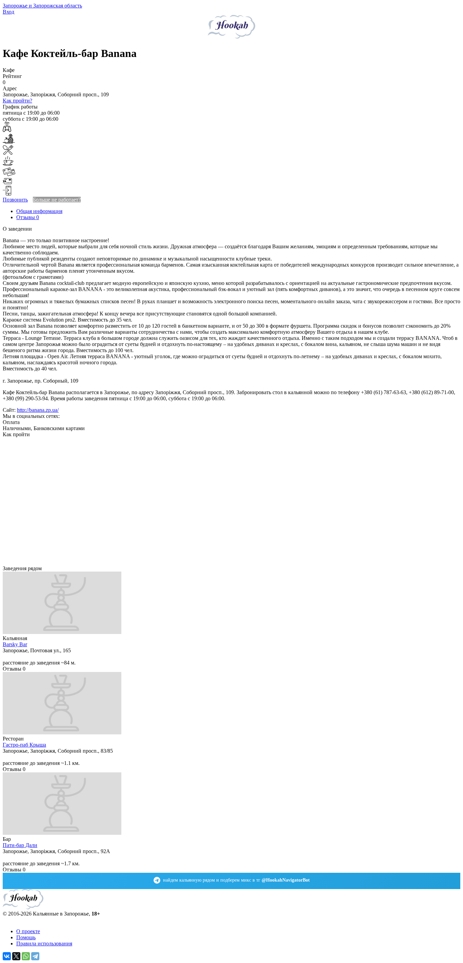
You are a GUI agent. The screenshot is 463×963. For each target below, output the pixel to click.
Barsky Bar (15, 644)
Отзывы (27, 217)
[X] (16, 956)
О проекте (28, 931)
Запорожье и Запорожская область (42, 5)
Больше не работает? (57, 200)
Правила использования (44, 943)
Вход (8, 12)
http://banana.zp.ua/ (38, 410)
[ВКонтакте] (7, 956)
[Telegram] (35, 956)
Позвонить (15, 200)
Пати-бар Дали (20, 845)
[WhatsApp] (26, 956)
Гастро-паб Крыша (24, 745)
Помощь (26, 937)
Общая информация (39, 211)
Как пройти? (17, 100)
